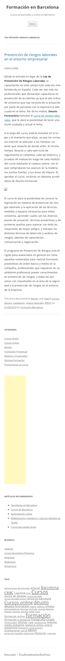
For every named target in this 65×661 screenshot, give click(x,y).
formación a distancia (17, 619)
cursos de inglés (34, 596)
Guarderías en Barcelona (24, 505)
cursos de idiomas (15, 596)
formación (38, 615)
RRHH (48, 303)
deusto (34, 298)
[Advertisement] (15, 429)
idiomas (22, 622)
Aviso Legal (10, 654)
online (48, 625)
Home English (10, 622)
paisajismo (10, 627)
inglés (31, 622)
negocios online (34, 625)
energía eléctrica (46, 609)
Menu (32, 23)
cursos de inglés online (15, 599)
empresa (24, 609)
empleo (49, 606)
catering (8, 548)
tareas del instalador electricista (19, 633)
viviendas (51, 633)
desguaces (10, 561)
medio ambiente (14, 625)
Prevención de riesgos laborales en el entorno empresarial (30, 56)
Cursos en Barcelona (22, 509)
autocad (35, 588)
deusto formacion (16, 606)
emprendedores (12, 609)
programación (36, 628)
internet (52, 622)
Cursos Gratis (11, 338)
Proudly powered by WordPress (34, 654)
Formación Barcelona (31, 307)
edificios (41, 606)
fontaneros (10, 566)
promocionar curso (15, 630)
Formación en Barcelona (32, 7)
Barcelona (50, 587)
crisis (28, 593)
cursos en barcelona (39, 598)
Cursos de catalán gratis (23, 527)
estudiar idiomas (12, 611)
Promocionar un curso (16, 364)
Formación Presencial (15, 351)
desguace (9, 557)
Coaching (19, 593)
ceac (8, 592)
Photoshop (23, 628)
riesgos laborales (35, 303)
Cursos (55, 298)
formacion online (14, 616)
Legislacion (19, 303)
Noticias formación (14, 360)
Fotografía (38, 619)
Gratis (50, 619)
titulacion (40, 633)
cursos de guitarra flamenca (19, 553)
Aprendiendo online (21, 514)
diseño (33, 606)
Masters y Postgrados (16, 356)
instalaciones (40, 622)
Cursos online (11, 342)
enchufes (33, 609)
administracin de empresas (17, 588)
